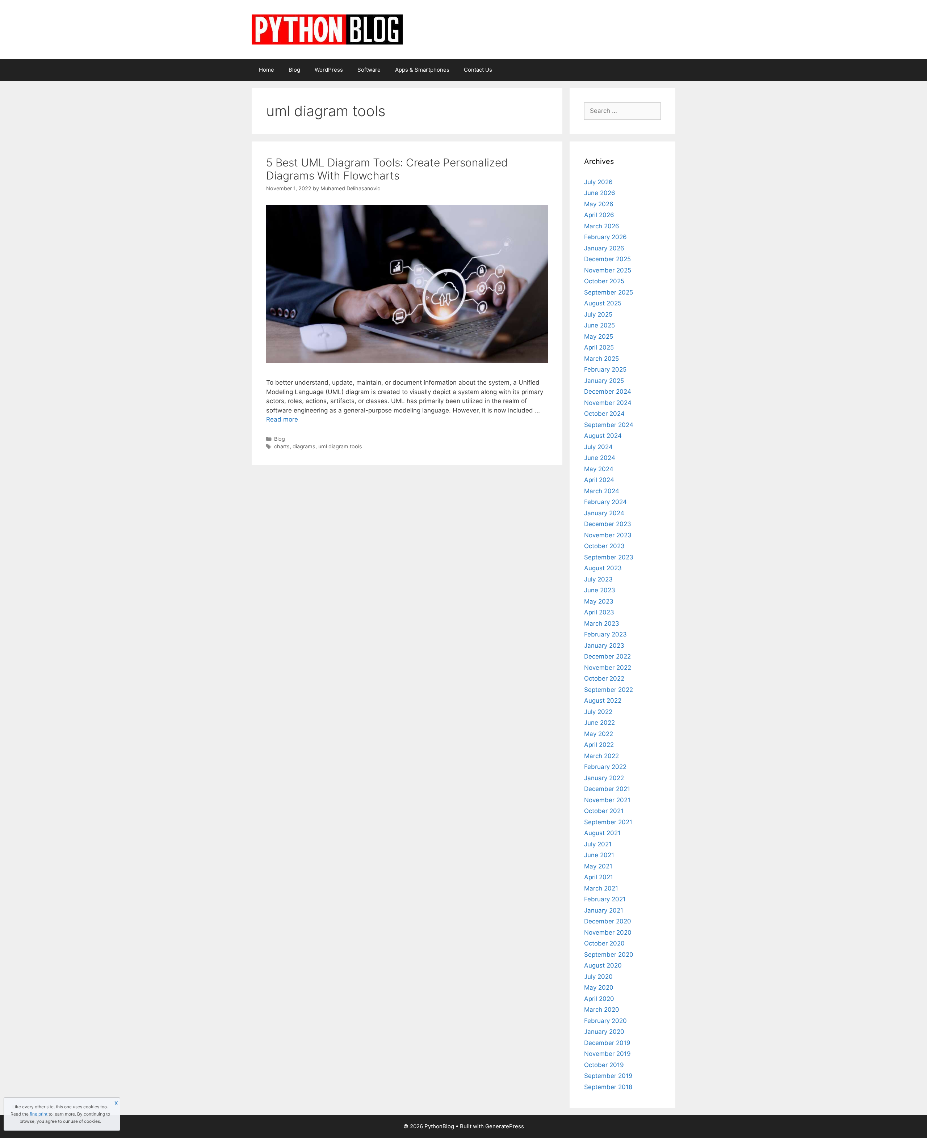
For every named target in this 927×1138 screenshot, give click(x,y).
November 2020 (608, 932)
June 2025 (599, 325)
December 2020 (607, 921)
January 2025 (604, 380)
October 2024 (604, 413)
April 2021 (598, 877)
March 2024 (601, 491)
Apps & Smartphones (422, 69)
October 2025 (604, 281)
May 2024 (598, 469)
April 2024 (599, 479)
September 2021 (608, 822)
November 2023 (608, 535)
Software (369, 69)
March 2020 (601, 1009)
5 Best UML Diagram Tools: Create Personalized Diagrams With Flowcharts (387, 169)
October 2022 (604, 678)
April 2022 (599, 744)
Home (266, 69)
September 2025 (608, 292)
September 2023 (608, 557)
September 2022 (608, 689)
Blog (294, 69)
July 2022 (598, 711)
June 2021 (599, 855)
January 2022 (604, 778)
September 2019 (608, 1075)
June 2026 (599, 192)
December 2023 (607, 524)
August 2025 (602, 303)
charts (282, 446)
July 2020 (598, 976)
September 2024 (608, 424)
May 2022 (598, 733)
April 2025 (599, 347)
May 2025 (598, 336)
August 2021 (602, 833)
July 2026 (598, 182)
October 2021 (604, 811)
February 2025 (605, 369)
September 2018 (608, 1087)
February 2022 (605, 766)
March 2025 (601, 358)
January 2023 (604, 645)
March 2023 (601, 623)
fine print (38, 1114)
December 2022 (607, 656)
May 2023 (598, 601)
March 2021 (601, 888)
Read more (282, 419)
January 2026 (604, 248)
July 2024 (598, 446)
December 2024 (607, 391)
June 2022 (599, 722)
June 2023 (599, 590)
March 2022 (601, 756)
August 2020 (603, 965)
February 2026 (605, 237)
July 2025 (598, 314)
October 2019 (604, 1065)
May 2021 (598, 866)
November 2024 (608, 402)
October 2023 (604, 546)
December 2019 (607, 1042)
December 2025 (607, 259)
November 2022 (607, 667)
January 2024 (604, 513)
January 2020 (604, 1031)
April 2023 (599, 612)
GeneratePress (504, 1126)
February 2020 (605, 1020)
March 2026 (601, 226)
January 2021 (603, 910)
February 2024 (605, 501)
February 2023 (605, 634)
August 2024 (603, 435)
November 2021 (607, 800)
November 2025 (607, 270)
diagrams (304, 446)
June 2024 (599, 457)
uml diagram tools (340, 446)
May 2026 (598, 204)
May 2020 (598, 987)
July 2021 (598, 844)
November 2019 (607, 1053)
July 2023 (598, 579)
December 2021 (607, 788)
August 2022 (602, 700)
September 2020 (608, 954)
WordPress (329, 69)
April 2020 (599, 998)
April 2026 (599, 215)
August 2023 (603, 568)
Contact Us (478, 69)
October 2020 (604, 943)
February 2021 (605, 899)
